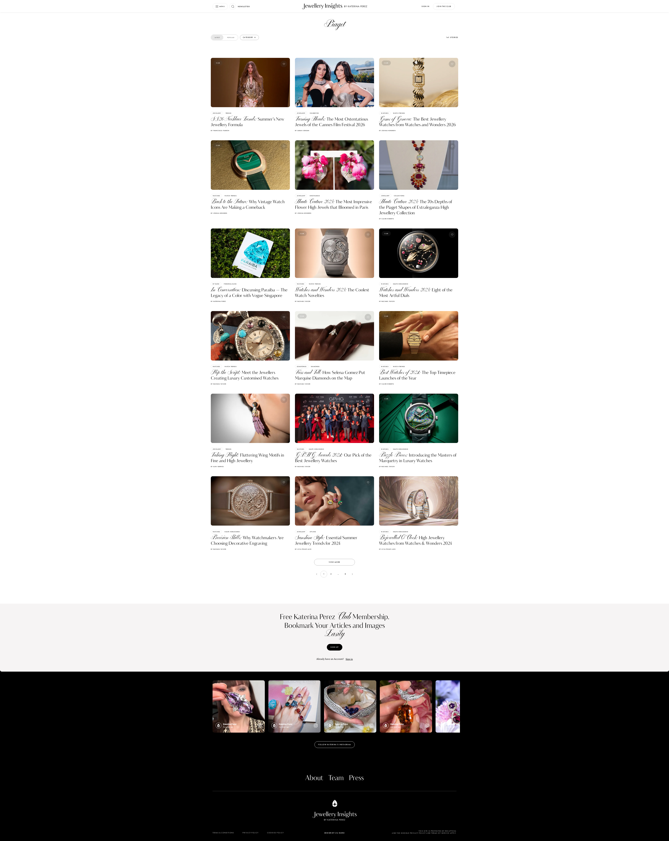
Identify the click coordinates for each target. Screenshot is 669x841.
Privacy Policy (250, 833)
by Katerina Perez (218, 301)
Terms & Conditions (223, 833)
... (338, 574)
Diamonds (315, 366)
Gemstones (301, 366)
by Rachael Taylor (302, 301)
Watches (384, 113)
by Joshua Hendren (387, 130)
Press (356, 778)
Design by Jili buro (334, 833)
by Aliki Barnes (217, 466)
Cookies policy (275, 833)
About (314, 778)
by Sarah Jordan (302, 130)
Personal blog (230, 284)
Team (336, 778)
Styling (313, 532)
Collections (399, 196)
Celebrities (314, 113)
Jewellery (217, 113)
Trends (228, 113)
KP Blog (216, 284)
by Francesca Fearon (220, 130)
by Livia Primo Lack (303, 549)
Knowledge (315, 196)
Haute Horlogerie (400, 284)
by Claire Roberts (386, 219)
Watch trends (399, 113)
